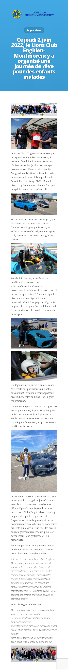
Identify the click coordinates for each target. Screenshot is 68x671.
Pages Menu (34, 30)
